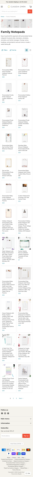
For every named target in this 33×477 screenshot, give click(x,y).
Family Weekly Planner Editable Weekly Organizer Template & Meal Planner (23, 254)
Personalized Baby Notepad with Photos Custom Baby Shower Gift (24, 173)
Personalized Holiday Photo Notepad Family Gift (24, 96)
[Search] (30, 11)
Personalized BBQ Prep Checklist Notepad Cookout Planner (7, 72)
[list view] (30, 50)
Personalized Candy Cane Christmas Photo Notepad (24, 71)
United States (15, 444)
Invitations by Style (7, 461)
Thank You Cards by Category (11, 468)
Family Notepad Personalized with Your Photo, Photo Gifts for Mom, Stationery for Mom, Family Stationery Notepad (23, 383)
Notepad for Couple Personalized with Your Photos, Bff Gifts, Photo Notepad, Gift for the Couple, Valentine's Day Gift (24, 352)
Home (2, 16)
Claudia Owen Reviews (7, 459)
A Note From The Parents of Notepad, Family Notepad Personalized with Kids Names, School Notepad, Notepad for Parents (8, 353)
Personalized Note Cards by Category (15, 463)
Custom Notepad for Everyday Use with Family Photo (24, 197)
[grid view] (26, 50)
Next (20, 398)
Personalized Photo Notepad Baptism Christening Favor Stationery (7, 122)
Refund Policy (23, 468)
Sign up (26, 436)
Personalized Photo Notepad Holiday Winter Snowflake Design (23, 122)
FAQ (19, 457)
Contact (14, 457)
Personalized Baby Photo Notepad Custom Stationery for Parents (8, 198)
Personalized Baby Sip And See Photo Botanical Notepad (7, 147)
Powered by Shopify (16, 474)
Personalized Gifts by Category (15, 466)
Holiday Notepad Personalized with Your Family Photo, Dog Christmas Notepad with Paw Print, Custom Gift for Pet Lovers (8, 226)
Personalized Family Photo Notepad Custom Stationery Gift (8, 97)
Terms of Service (16, 470)
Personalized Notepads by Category (16, 464)
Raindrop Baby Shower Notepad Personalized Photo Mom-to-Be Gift (23, 148)
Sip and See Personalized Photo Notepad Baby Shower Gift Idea (7, 173)
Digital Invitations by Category (21, 461)
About (8, 457)
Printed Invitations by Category (22, 459)
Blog (23, 457)
